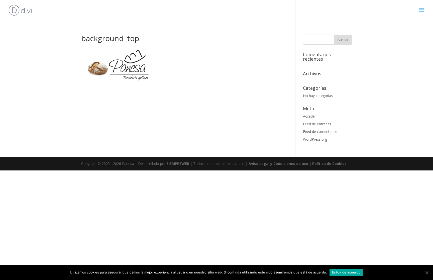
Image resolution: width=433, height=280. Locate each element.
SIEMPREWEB (178, 163)
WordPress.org (315, 139)
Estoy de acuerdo (346, 272)
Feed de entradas (317, 124)
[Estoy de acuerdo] (426, 272)
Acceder (309, 116)
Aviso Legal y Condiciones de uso (278, 163)
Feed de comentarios (320, 131)
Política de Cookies (329, 163)
